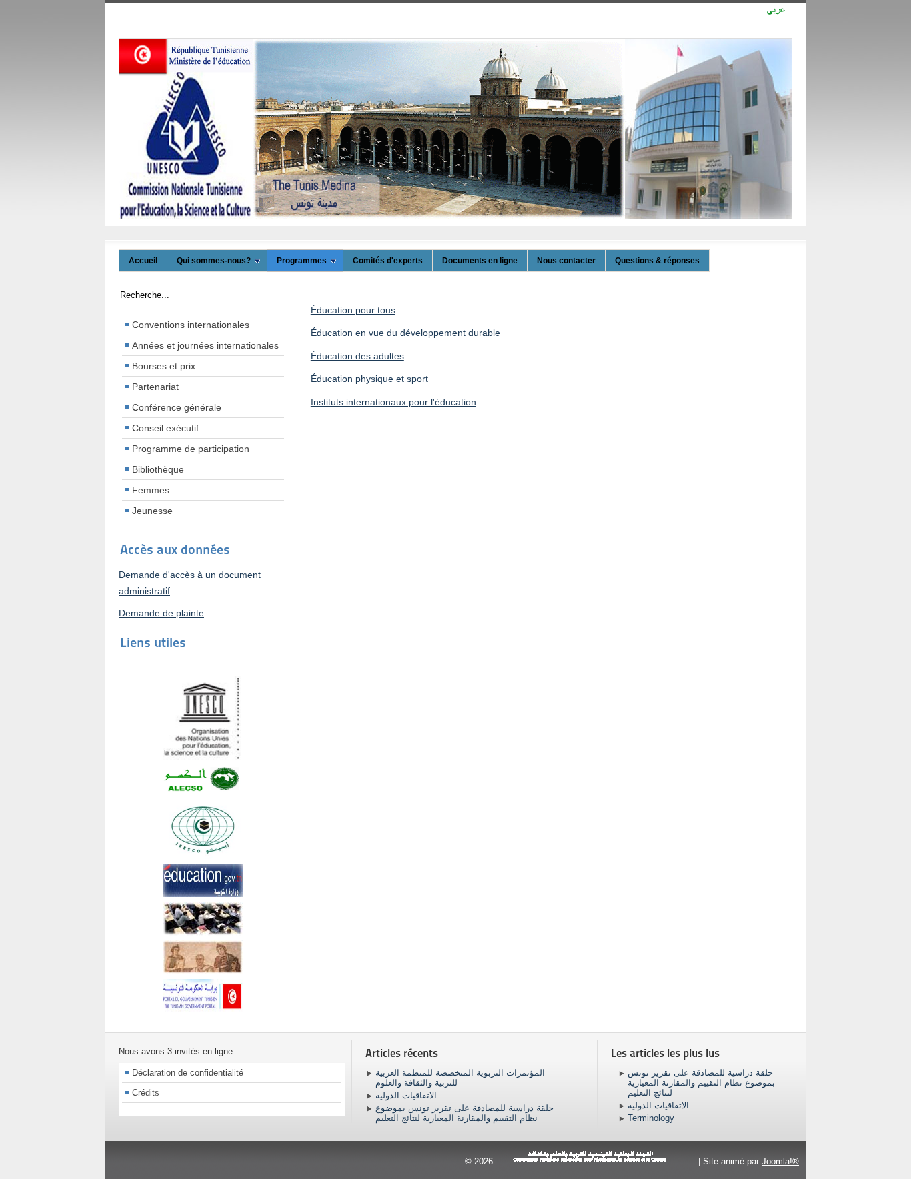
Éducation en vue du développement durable (405, 332)
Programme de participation (190, 448)
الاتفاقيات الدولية (406, 1095)
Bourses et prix (163, 366)
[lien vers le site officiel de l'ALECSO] (203, 790)
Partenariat (155, 386)
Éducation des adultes (357, 356)
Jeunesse (152, 510)
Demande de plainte (161, 613)
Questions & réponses (657, 260)
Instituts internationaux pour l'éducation (393, 402)
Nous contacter (566, 260)
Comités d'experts (388, 260)
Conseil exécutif (165, 428)
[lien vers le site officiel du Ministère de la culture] (203, 970)
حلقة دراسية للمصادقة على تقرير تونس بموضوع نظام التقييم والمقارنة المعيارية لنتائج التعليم (464, 1113)
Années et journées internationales (205, 345)
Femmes (150, 490)
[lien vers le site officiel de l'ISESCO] (203, 855)
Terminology (651, 1118)
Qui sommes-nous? (214, 260)
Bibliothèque (158, 469)
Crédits (145, 1093)
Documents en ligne (480, 260)
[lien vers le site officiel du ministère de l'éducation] (203, 893)
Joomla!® (780, 1161)
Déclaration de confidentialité (187, 1073)
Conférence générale (176, 407)
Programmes (302, 260)
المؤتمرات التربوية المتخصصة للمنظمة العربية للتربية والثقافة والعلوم (460, 1078)
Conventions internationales (190, 324)
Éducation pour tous (353, 310)
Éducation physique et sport (369, 378)
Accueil (143, 260)
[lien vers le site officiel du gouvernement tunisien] (203, 992)
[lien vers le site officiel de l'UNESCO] (203, 757)
